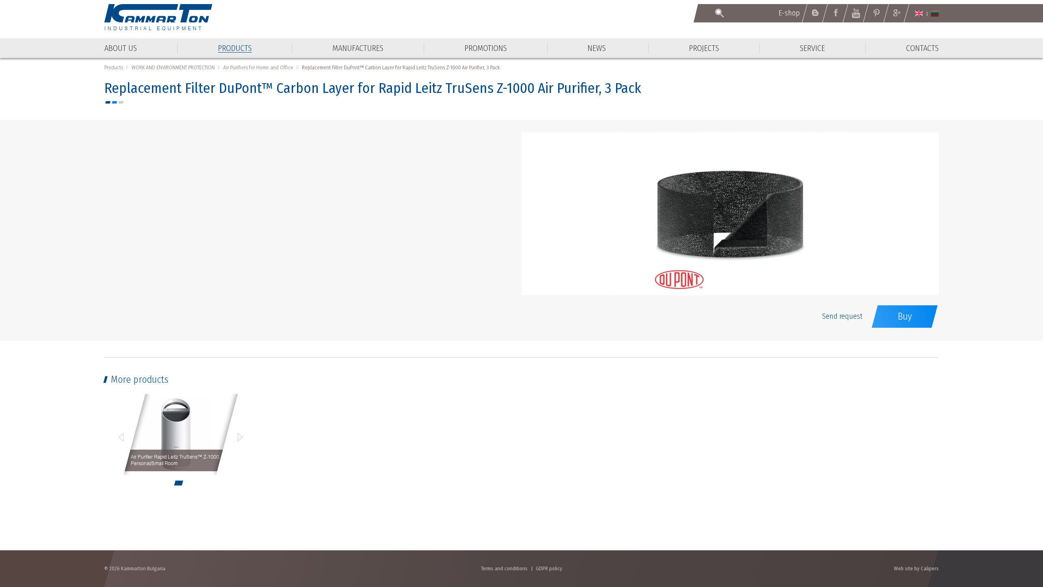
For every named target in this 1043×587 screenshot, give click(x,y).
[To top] (1017, 537)
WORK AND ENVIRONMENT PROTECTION (173, 67)
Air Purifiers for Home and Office (258, 67)
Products (113, 67)
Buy (905, 316)
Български (935, 13)
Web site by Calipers (916, 568)
